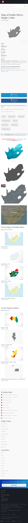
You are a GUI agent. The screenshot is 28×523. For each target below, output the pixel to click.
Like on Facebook (6, 521)
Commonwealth (5, 120)
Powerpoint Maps (5, 429)
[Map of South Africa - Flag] (14, 273)
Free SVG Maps (4, 504)
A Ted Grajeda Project (6, 518)
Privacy (2, 465)
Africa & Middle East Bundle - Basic (10, 68)
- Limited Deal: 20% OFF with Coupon (14, 139)
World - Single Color (7, 400)
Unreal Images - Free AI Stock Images (10, 505)
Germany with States (7, 418)
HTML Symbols (4, 508)
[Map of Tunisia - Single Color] (14, 336)
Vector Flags (22, 504)
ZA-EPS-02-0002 (4, 299)
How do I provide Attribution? (7, 111)
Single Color (5, 124)
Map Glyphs (3, 511)
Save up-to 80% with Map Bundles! (14, 483)
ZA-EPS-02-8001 (4, 265)
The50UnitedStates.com (6, 507)
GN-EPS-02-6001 (4, 329)
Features (3, 457)
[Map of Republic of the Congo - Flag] (14, 354)
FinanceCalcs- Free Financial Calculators (10, 510)
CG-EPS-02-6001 (4, 363)
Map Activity (3, 441)
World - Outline (6, 407)
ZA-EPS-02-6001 (4, 282)
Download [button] (14, 95)
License (2, 460)
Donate (13, 514)
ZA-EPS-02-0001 (4, 248)
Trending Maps (4, 444)
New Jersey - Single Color (8, 412)
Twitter (2, 475)
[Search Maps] (25, 6)
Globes (2, 439)
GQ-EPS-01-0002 (4, 380)
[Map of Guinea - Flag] (14, 319)
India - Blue (5, 405)
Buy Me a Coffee (4, 470)
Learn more (21, 109)
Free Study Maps (18, 507)
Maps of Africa (5, 310)
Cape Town (21, 116)
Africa (3, 116)
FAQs (2, 455)
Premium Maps (4, 426)
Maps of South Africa (6, 229)
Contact (3, 463)
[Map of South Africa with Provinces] (14, 290)
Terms (2, 468)
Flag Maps (3, 431)
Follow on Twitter (18, 521)
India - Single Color (7, 402)
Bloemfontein (12, 116)
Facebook (3, 473)
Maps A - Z (3, 447)
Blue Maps (3, 436)
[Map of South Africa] (14, 239)
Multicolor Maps (4, 434)
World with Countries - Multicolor (10, 397)
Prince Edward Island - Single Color (10, 410)
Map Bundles (4, 423)
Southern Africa (5, 129)
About (2, 452)
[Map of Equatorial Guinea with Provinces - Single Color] (14, 371)
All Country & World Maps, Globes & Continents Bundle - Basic (13, 70)
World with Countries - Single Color (10, 394)
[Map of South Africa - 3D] (14, 256)
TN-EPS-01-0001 (4, 346)
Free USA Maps (13, 504)
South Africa (14, 124)
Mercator (3, 57)
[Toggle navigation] (25, 2)
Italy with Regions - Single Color (10, 415)
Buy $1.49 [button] (14, 100)
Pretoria (15, 120)
